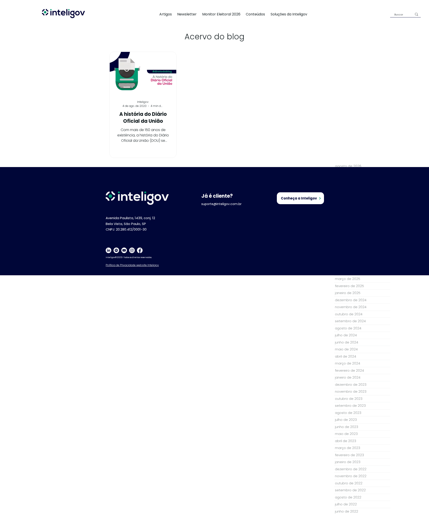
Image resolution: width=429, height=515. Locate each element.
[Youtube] (124, 250)
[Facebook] (140, 250)
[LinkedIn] (108, 250)
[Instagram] (132, 250)
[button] (292, 14)
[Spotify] (116, 250)
